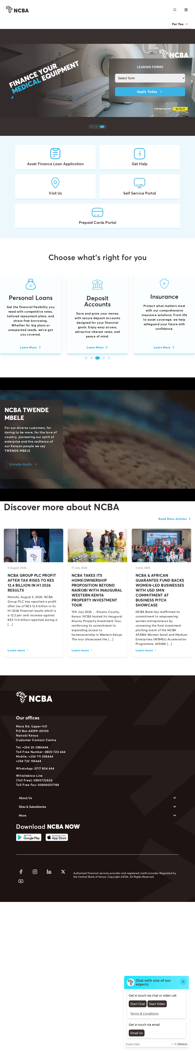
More (22, 815)
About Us (25, 798)
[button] (186, 9)
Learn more (16, 650)
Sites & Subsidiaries (32, 807)
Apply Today (147, 91)
